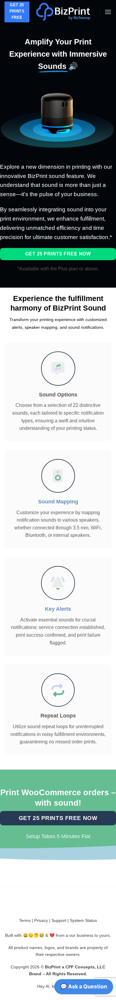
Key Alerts (58, 609)
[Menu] (108, 11)
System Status (83, 920)
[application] (83, 988)
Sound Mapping (58, 502)
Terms (25, 920)
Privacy (41, 920)
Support (58, 920)
